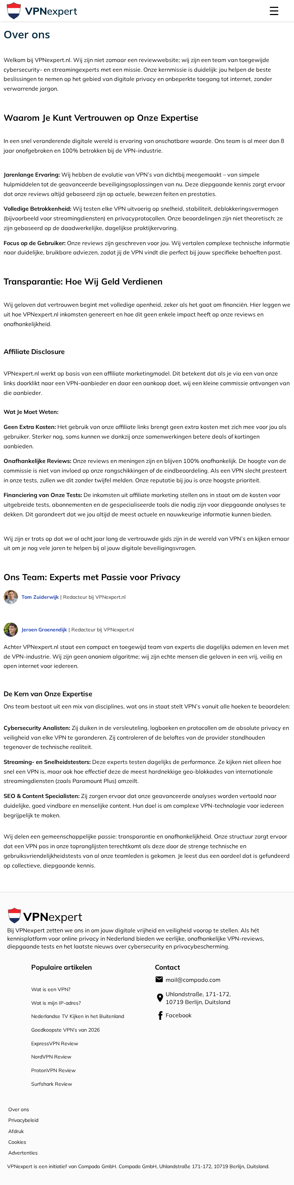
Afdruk (16, 1131)
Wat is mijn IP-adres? (56, 1002)
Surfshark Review (51, 1083)
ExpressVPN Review (54, 1043)
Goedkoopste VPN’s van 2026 (65, 1029)
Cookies (17, 1141)
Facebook (168, 1015)
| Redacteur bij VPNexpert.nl (73, 596)
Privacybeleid (23, 1120)
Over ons (18, 1109)
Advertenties (23, 1152)
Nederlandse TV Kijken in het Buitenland (77, 1016)
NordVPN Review (51, 1056)
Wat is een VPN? (50, 989)
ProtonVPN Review (53, 1070)
